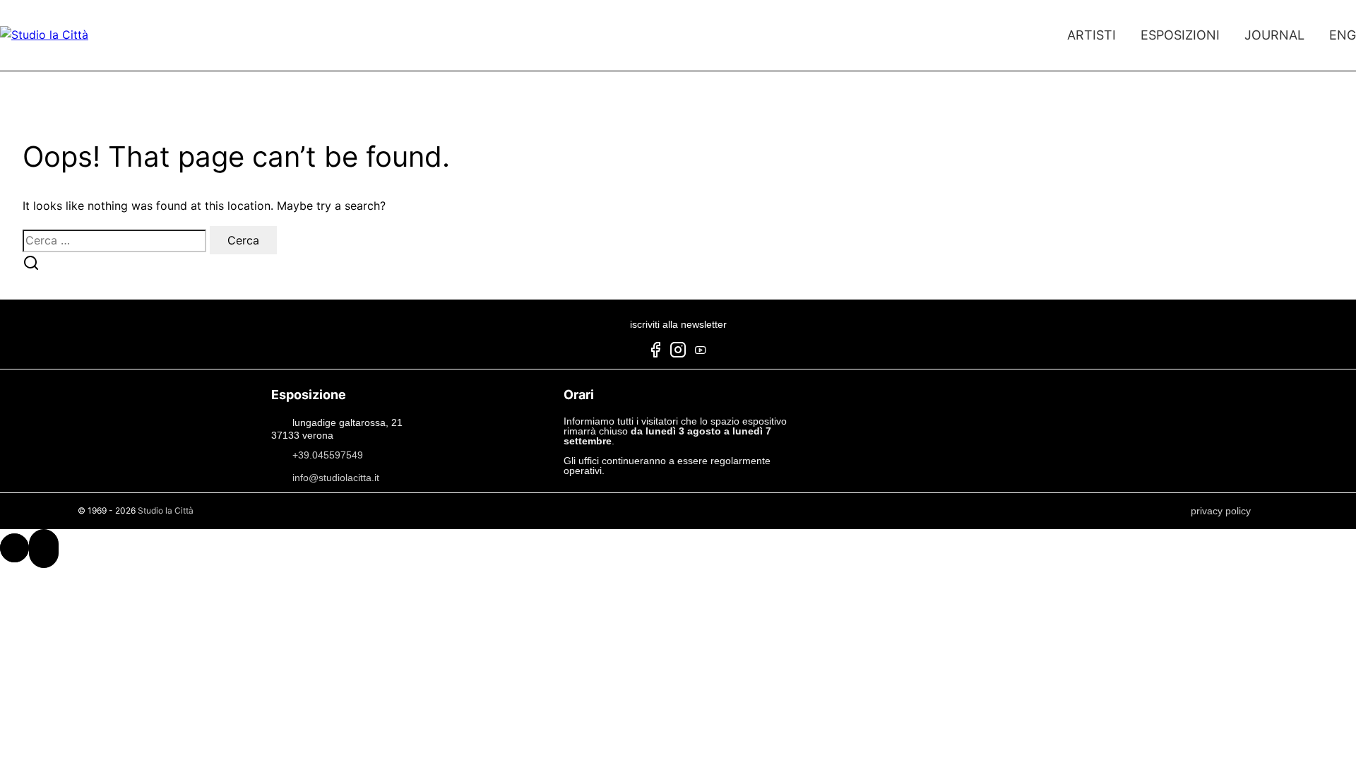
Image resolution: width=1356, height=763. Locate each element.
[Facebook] (655, 352)
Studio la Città (166, 510)
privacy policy (1221, 510)
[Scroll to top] (14, 547)
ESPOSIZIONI (1180, 35)
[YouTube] (700, 352)
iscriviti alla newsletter (678, 324)
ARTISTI (1091, 35)
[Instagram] (678, 352)
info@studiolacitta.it (335, 477)
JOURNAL (1274, 35)
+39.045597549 (327, 455)
